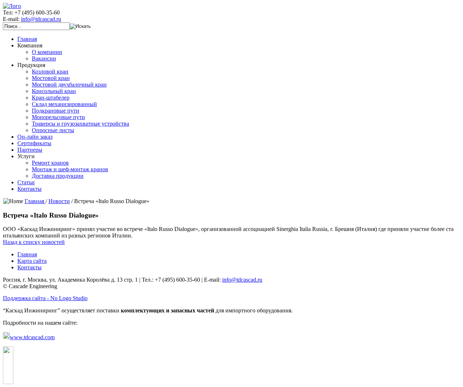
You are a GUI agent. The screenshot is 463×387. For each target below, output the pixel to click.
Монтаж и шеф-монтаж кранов (70, 169)
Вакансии (44, 58)
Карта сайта (32, 261)
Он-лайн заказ (34, 137)
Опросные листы (53, 130)
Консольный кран (54, 91)
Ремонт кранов (50, 163)
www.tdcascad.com (32, 337)
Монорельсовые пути (58, 117)
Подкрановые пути (55, 111)
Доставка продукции (58, 176)
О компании (47, 52)
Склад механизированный (64, 104)
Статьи (26, 182)
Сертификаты (34, 143)
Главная (27, 39)
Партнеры (29, 150)
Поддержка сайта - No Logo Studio (45, 298)
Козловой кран (50, 71)
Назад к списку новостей (34, 242)
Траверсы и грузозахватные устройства (80, 124)
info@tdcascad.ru (41, 19)
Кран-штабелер (50, 97)
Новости (59, 201)
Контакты (29, 189)
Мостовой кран (51, 78)
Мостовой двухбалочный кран (69, 84)
